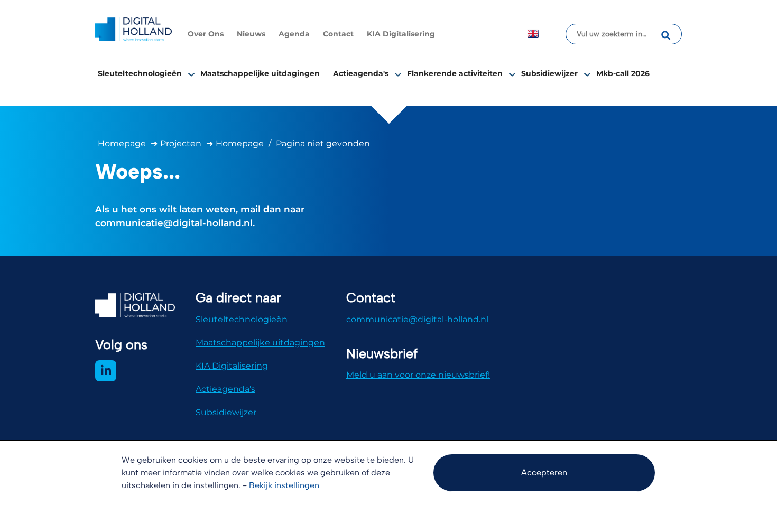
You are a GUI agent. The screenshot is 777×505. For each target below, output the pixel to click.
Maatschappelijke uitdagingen (260, 73)
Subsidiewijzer (549, 73)
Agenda (294, 34)
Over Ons (206, 34)
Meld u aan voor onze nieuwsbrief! (418, 375)
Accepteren (544, 472)
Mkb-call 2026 (623, 73)
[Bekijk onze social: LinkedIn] (105, 370)
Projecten (182, 143)
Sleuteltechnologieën (140, 73)
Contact (338, 34)
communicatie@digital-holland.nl (417, 319)
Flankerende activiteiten (455, 73)
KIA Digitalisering (401, 34)
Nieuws (251, 34)
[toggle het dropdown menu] (191, 74)
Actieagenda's (360, 73)
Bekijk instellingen (284, 485)
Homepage (123, 143)
